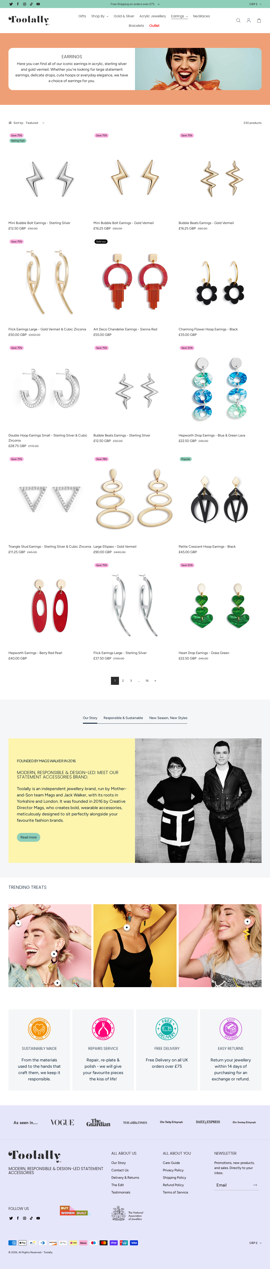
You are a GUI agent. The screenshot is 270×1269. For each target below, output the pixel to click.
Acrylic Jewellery (152, 16)
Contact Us (119, 1170)
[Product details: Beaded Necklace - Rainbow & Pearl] (57, 983)
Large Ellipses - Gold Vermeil (114, 547)
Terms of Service (175, 1192)
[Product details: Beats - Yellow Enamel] (247, 921)
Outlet (154, 25)
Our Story (90, 718)
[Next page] (155, 681)
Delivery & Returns (125, 1178)
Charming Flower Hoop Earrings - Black (208, 329)
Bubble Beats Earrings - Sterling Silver (121, 435)
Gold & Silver (124, 16)
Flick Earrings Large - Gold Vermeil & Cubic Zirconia (47, 329)
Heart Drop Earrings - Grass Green (204, 653)
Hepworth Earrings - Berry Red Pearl (35, 653)
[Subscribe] (255, 1185)
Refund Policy (173, 1185)
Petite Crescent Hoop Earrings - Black (207, 547)
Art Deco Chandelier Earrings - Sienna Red (125, 329)
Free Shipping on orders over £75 (132, 4)
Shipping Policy (174, 1178)
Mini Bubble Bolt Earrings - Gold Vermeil (123, 223)
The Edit (117, 1185)
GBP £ (253, 4)
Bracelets (136, 25)
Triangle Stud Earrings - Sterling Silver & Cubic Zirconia (49, 547)
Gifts (82, 16)
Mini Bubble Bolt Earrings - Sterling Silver (39, 223)
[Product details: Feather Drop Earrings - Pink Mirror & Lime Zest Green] (54, 954)
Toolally (48, 1252)
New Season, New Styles (168, 718)
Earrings (178, 16)
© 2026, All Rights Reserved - (25, 1252)
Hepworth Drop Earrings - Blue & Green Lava (212, 435)
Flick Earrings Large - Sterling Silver (120, 653)
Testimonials (120, 1192)
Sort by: (19, 123)
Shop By (98, 16)
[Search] (238, 20)
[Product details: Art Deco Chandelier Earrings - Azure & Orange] (127, 927)
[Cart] (259, 20)
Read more (28, 837)
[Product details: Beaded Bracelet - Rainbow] (18, 923)
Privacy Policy (173, 1170)
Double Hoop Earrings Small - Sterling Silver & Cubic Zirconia (47, 437)
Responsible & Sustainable (123, 718)
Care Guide (171, 1163)
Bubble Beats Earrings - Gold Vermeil (206, 223)
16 (147, 680)
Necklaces (201, 16)
